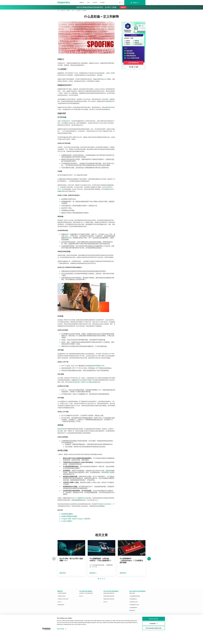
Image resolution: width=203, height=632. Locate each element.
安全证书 (68, 238)
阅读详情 (62, 573)
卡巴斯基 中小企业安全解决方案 (86, 593)
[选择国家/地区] (120, 2)
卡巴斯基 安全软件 (61, 596)
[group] (71, 558)
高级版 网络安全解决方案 (108, 599)
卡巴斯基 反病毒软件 (62, 593)
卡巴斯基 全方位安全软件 (63, 599)
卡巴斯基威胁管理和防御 (134, 596)
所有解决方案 (132, 610)
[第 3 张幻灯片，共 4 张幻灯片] (102, 579)
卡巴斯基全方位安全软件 (104, 504)
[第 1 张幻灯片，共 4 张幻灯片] (99, 579)
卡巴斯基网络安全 (133, 599)
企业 (88, 2)
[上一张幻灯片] (54, 559)
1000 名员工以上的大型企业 (137, 591)
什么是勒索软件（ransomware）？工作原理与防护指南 (131, 561)
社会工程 (105, 79)
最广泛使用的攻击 (64, 121)
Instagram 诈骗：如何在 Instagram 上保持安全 (76, 519)
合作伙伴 (95, 2)
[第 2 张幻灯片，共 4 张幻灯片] (101, 579)
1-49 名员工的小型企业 (85, 591)
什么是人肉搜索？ (67, 521)
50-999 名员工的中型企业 (110, 591)
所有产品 (59, 601)
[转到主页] (64, 2)
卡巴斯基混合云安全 (133, 601)
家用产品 (60, 591)
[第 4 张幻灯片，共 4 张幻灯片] (104, 579)
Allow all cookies (153, 618)
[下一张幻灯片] (149, 559)
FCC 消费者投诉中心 (80, 498)
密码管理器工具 (106, 472)
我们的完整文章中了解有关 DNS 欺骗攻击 (82, 382)
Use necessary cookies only (153, 628)
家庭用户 (82, 2)
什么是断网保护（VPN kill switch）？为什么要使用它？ (100, 560)
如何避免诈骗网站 (67, 514)
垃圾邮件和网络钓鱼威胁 (69, 516)
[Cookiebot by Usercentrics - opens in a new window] (46, 629)
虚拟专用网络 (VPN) (98, 366)
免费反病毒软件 (61, 604)
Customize (153, 623)
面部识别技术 (61, 429)
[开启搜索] (123, 2)
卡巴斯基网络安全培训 (134, 604)
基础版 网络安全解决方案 (108, 593)
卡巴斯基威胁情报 (133, 607)
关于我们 (102, 2)
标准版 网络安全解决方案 (108, 596)
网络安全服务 (132, 593)
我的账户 (135, 2)
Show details (60, 628)
